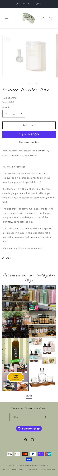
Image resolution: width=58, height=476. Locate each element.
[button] (6, 18)
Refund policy (18, 469)
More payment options (29, 142)
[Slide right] (36, 83)
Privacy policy (33, 469)
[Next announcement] (52, 4)
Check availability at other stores (19, 155)
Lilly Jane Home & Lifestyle (27, 465)
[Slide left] (21, 83)
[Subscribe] (45, 417)
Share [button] (9, 257)
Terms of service (48, 469)
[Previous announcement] (6, 4)
